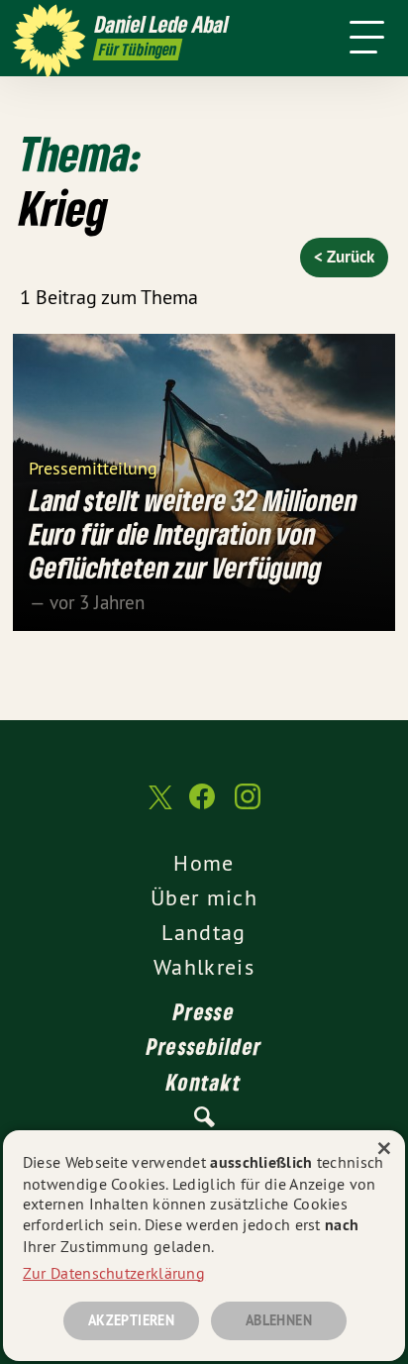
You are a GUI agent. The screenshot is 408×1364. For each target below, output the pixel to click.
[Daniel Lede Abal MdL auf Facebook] (202, 806)
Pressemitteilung (93, 467)
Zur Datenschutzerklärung (114, 1273)
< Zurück (344, 256)
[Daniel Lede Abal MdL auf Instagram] (247, 806)
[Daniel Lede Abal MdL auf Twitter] (158, 807)
